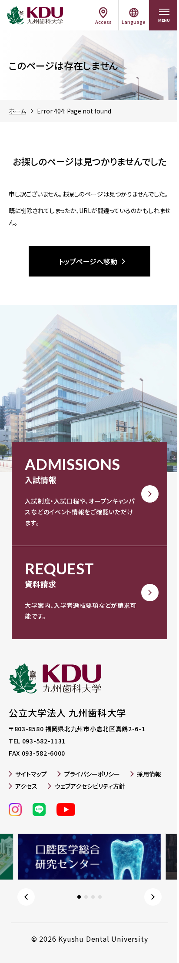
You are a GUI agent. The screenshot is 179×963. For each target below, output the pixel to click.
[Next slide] (153, 897)
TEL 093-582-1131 (37, 740)
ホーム (17, 111)
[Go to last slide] (26, 897)
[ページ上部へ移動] (161, 943)
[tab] (79, 897)
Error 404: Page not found (74, 111)
